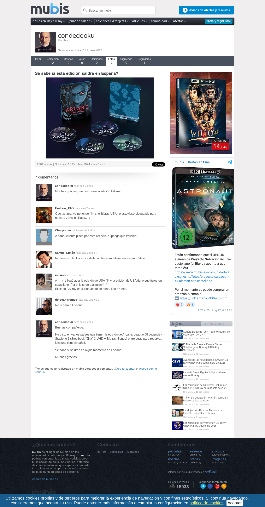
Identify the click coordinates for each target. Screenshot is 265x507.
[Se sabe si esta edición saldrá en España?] (100, 157)
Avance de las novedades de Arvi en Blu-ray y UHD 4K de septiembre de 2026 (206, 361)
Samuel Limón (65, 252)
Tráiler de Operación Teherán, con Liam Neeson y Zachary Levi (205, 399)
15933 (182, 486)
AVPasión (193, 472)
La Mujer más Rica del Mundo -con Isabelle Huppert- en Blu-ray (203, 412)
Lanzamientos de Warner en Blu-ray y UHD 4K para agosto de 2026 (204, 424)
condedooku (64, 185)
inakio (59, 275)
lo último (177, 323)
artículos (221, 453)
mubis (50, 8)
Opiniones (97, 60)
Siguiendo (126, 60)
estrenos (196, 453)
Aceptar (235, 503)
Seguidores (144, 60)
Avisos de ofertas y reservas (209, 10)
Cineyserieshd (65, 230)
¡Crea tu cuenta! (124, 368)
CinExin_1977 (64, 208)
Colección (53, 60)
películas (174, 453)
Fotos (111, 60)
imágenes (219, 460)
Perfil (38, 59)
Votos (81, 60)
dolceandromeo (66, 299)
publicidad (116, 451)
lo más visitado (214, 323)
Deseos (68, 60)
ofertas (195, 460)
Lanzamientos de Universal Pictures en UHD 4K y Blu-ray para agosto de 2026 (205, 386)
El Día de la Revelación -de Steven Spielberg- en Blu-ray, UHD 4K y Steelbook (203, 347)
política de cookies (206, 503)
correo (101, 451)
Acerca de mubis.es (45, 479)
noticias (177, 460)
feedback (133, 451)
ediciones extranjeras (111, 21)
